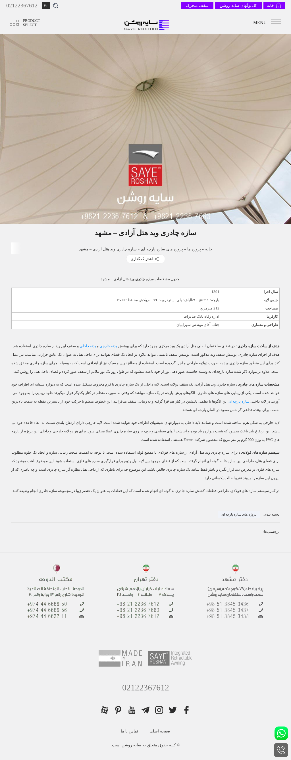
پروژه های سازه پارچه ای (162, 249)
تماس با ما (129, 731)
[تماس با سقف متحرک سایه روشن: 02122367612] (281, 750)
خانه (208, 249)
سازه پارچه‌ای (239, 401)
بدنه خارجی (108, 346)
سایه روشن (130, 745)
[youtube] (131, 710)
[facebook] (186, 710)
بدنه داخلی (88, 346)
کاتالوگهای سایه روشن (238, 5)
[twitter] (172, 710)
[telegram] (145, 710)
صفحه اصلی (159, 731)
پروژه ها (194, 249)
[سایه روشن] (147, 22)
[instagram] (159, 710)
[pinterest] (118, 710)
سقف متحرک (197, 5)
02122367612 (145, 687)
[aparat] (104, 710)
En (46, 5)
